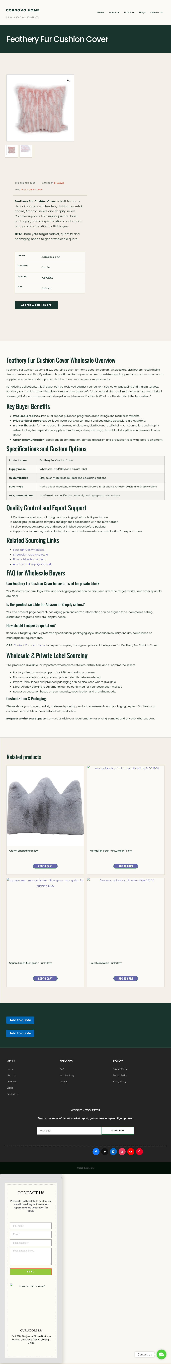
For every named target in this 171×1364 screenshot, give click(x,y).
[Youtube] (130, 1151)
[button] (68, 80)
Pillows (59, 183)
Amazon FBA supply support (32, 564)
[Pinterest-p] (139, 1151)
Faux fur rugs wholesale (29, 549)
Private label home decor (29, 559)
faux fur (26, 190)
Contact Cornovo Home (29, 645)
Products (129, 12)
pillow (37, 190)
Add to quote (20, 1020)
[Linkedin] (113, 1151)
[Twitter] (104, 1151)
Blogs (142, 12)
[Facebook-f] (96, 1151)
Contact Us (156, 12)
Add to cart (45, 866)
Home (100, 12)
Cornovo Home (23, 10)
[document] (85, 1268)
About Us (114, 12)
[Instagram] (122, 1151)
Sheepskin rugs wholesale (30, 554)
